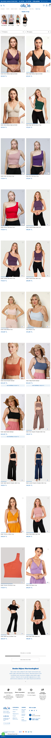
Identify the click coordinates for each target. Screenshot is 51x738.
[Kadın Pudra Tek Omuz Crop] (13, 156)
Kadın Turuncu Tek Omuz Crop (8, 585)
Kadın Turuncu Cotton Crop (7, 534)
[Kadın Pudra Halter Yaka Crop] (38, 514)
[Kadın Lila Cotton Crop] (38, 565)
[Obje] (6, 708)
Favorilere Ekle (23, 38)
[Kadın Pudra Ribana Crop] (13, 310)
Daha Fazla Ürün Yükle (25, 659)
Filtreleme (5, 31)
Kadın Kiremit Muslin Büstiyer (7, 380)
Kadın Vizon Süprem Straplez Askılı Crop (35, 431)
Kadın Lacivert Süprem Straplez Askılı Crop (36, 482)
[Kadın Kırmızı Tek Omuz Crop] (13, 207)
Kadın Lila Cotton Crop (31, 585)
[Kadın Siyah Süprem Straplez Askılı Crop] (13, 463)
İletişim (14, 715)
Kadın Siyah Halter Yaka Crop (33, 636)
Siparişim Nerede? (23, 715)
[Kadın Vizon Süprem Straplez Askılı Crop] (38, 412)
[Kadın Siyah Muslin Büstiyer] (13, 412)
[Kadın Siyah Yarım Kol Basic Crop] (13, 617)
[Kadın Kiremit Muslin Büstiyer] (13, 361)
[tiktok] (34, 710)
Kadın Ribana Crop (30, 329)
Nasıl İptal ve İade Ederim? (24, 711)
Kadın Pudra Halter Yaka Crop (33, 534)
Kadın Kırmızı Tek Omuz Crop (8, 227)
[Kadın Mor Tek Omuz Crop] (38, 156)
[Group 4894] (25, 731)
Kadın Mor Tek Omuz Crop (32, 176)
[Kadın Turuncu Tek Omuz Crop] (13, 565)
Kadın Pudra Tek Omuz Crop (7, 176)
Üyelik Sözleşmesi (24, 720)
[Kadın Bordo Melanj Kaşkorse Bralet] (13, 54)
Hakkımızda (15, 709)
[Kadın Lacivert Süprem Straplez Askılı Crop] (38, 463)
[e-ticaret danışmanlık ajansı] (25, 736)
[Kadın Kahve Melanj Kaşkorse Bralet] (13, 105)
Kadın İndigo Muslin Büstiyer (32, 380)
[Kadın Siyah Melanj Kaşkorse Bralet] (38, 54)
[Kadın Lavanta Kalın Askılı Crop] (38, 259)
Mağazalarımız (16, 713)
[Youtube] (32, 710)
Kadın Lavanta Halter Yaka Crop (33, 227)
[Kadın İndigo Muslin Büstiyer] (38, 361)
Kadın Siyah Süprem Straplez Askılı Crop (10, 482)
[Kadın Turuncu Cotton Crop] (13, 514)
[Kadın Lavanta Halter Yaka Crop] (38, 207)
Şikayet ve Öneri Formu (15, 718)
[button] (5, 123)
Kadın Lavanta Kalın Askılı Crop (33, 278)
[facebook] (36, 710)
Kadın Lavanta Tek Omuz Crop (8, 278)
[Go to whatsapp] (3, 734)
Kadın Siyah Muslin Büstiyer (7, 431)
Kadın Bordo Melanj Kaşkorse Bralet (9, 73)
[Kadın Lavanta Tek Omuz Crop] (13, 259)
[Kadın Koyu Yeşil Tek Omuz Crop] (38, 105)
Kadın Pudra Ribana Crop (6, 329)
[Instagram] (29, 710)
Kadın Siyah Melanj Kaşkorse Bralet (34, 73)
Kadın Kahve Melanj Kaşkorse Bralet (9, 124)
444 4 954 (35, 719)
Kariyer (14, 711)
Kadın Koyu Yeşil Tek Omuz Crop (33, 124)
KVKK (23, 717)
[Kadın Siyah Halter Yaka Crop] (38, 617)
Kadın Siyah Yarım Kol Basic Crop (8, 636)
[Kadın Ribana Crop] (38, 310)
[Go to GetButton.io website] (3, 736)
